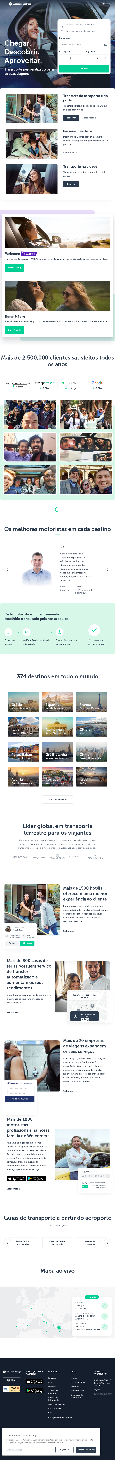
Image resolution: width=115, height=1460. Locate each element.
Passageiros (65, 51)
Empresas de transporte (77, 1396)
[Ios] (35, 1382)
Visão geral (61, 1225)
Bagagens (90, 51)
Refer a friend (54, 1408)
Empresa (52, 1378)
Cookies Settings (14, 1450)
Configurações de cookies (57, 1417)
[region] (51, 1442)
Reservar (71, 117)
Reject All (64, 1450)
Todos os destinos (57, 799)
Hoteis (74, 1378)
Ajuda (14, 1380)
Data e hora (64, 38)
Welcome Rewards (56, 1404)
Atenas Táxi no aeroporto (93, 1242)
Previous (7, 570)
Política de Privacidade (53, 1398)
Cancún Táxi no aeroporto (57, 1242)
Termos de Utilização (53, 1392)
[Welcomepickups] (4, 4)
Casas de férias (78, 1382)
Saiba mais (88, 117)
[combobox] (84, 24)
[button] (62, 58)
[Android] (35, 1391)
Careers (51, 1413)
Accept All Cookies (86, 1450)
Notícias (52, 1386)
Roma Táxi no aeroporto (23, 1242)
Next (107, 570)
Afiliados (75, 1386)
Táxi (50, 1225)
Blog (50, 1382)
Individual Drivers (78, 1391)
